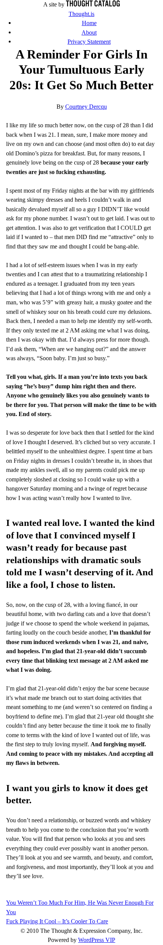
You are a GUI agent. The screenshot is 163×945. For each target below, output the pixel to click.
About (89, 32)
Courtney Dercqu (86, 106)
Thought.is (81, 13)
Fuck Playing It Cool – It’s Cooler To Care (57, 921)
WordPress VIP (96, 939)
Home (89, 23)
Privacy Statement (89, 41)
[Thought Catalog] (93, 4)
